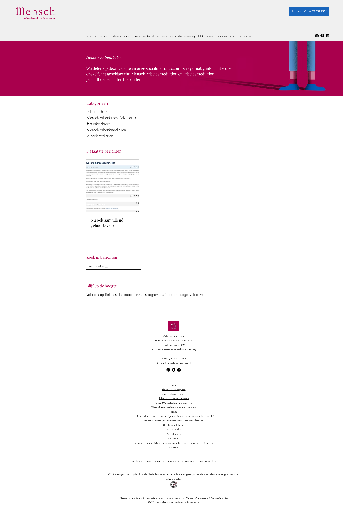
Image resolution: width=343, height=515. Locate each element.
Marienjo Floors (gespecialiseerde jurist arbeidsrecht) (173, 420)
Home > (93, 57)
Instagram (151, 294)
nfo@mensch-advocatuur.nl (175, 362)
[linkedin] (317, 35)
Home (173, 384)
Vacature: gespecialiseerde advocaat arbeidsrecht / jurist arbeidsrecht (174, 443)
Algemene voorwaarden (180, 461)
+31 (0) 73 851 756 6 (175, 358)
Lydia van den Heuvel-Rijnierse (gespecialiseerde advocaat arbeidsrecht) (173, 416)
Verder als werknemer (173, 393)
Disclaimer (137, 461)
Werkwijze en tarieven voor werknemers (173, 407)
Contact (173, 447)
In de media (174, 429)
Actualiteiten (174, 434)
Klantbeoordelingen (174, 425)
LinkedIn (111, 294)
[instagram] (327, 35)
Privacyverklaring (155, 461)
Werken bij (174, 438)
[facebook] (322, 35)
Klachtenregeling (206, 461)
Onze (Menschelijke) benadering (173, 402)
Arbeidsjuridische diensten (174, 398)
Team (174, 411)
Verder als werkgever (174, 389)
